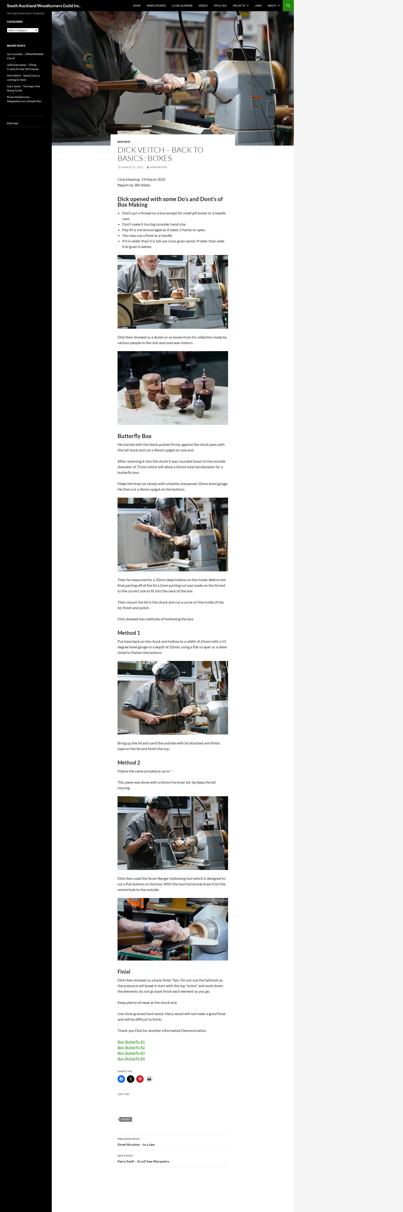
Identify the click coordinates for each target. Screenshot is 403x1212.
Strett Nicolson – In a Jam (136, 1141)
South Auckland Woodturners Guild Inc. (43, 5)
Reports (124, 141)
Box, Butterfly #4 (131, 1058)
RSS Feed (12, 123)
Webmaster (158, 167)
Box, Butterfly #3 (131, 1053)
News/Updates (156, 5)
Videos (203, 5)
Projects (239, 5)
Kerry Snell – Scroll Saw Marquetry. (143, 1158)
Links (258, 5)
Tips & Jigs (220, 5)
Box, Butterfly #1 (131, 1041)
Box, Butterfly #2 (131, 1047)
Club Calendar (182, 5)
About (272, 5)
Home (137, 5)
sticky (126, 1119)
